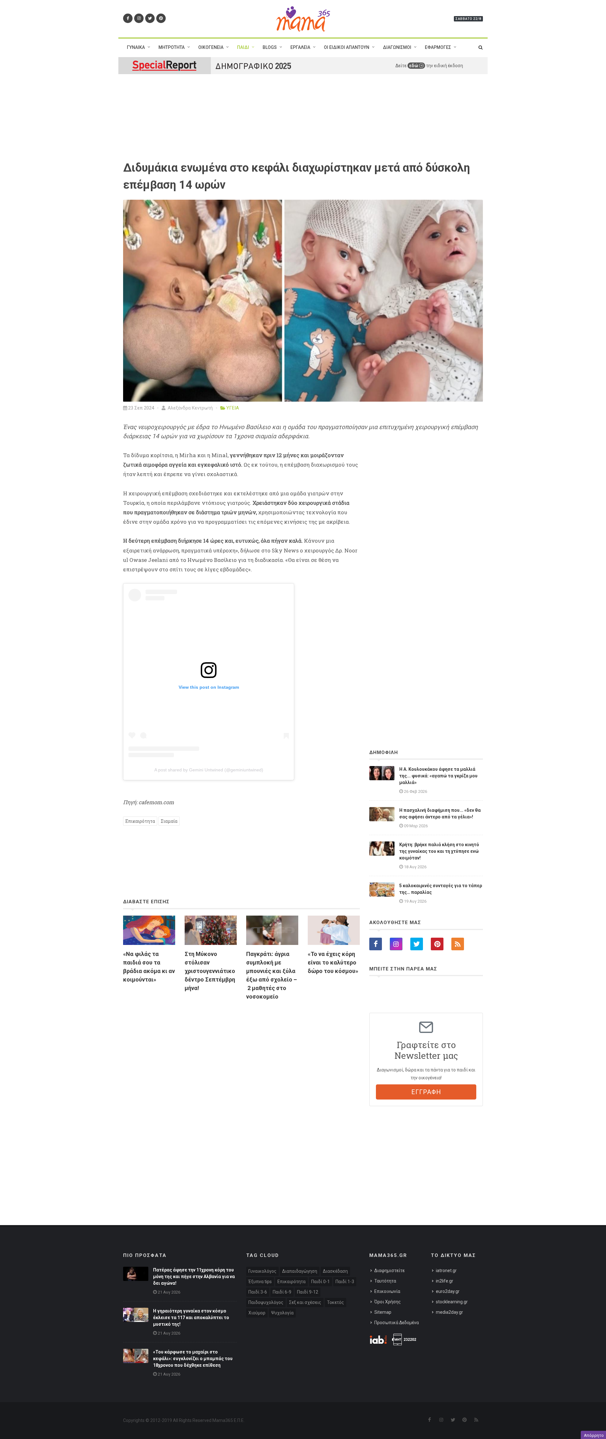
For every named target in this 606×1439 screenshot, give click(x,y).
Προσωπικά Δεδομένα (396, 1322)
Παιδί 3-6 (257, 1292)
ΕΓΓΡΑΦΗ (426, 1092)
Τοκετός (335, 1302)
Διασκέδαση (335, 1271)
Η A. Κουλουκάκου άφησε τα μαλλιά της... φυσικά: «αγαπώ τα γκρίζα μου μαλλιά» (438, 776)
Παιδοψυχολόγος (265, 1302)
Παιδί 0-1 (320, 1281)
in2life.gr (444, 1280)
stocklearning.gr (452, 1301)
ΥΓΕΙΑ (232, 408)
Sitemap (382, 1312)
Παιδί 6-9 (282, 1292)
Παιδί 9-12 (307, 1292)
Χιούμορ (256, 1312)
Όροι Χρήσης (387, 1301)
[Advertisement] (241, 1078)
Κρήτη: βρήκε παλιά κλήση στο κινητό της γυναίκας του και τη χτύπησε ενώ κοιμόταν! (439, 851)
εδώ (414, 65)
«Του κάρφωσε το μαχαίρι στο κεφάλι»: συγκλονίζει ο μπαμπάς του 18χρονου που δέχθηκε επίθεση (193, 1358)
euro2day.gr (448, 1291)
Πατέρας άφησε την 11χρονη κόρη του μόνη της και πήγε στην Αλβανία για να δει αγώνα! (194, 1276)
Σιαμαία (169, 821)
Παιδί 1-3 (345, 1281)
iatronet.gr (446, 1270)
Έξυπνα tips (260, 1281)
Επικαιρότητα (140, 821)
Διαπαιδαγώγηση (299, 1271)
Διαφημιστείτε (389, 1270)
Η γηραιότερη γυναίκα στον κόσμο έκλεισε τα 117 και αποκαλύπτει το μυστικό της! (191, 1317)
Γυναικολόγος (262, 1271)
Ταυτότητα (385, 1280)
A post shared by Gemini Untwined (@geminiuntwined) (208, 769)
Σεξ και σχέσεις (305, 1302)
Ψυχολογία (282, 1312)
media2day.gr (449, 1312)
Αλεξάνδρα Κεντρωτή (189, 408)
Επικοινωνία (387, 1291)
